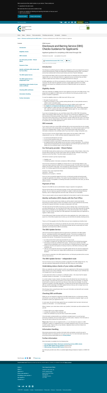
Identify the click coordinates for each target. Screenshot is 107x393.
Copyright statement (39, 389)
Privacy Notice (67, 335)
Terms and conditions (67, 389)
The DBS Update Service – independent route (26, 79)
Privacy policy (47, 389)
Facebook (27, 358)
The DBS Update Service (25, 75)
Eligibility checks (23, 51)
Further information (24, 98)
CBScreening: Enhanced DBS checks (54, 347)
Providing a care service (47, 35)
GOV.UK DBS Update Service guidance (54, 345)
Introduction (22, 47)
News (23, 35)
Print (69, 60)
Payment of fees (23, 65)
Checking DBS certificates (26, 90)
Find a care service (36, 35)
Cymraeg (86, 22)
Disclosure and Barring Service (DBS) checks (31, 38)
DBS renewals (23, 55)
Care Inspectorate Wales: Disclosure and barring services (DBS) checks (63, 344)
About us (28, 35)
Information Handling (25, 94)
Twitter (25, 358)
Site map (87, 25)
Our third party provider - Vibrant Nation (28, 60)
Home (19, 35)
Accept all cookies (23, 16)
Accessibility (26, 389)
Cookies (31, 389)
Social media (59, 389)
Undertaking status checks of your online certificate (28, 85)
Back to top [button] (37, 358)
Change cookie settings (35, 16)
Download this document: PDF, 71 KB (54, 61)
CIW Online (80, 23)
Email (30, 358)
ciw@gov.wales (48, 371)
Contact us (64, 35)
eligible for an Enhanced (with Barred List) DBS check (60, 106)
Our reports (57, 35)
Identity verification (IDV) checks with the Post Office (29, 70)
